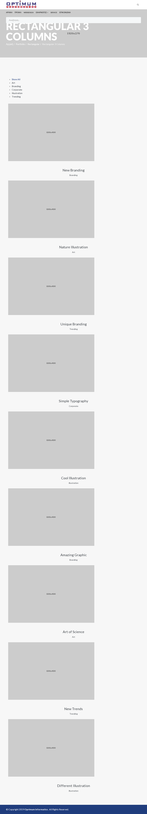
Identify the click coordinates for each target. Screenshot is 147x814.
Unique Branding (73, 324)
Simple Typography (73, 401)
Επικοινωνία (65, 12)
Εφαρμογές (41, 12)
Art (13, 82)
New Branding (74, 170)
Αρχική (9, 12)
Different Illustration (73, 786)
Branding (16, 86)
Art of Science (73, 632)
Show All (16, 79)
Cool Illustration (73, 478)
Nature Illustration (73, 247)
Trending (16, 96)
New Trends (73, 709)
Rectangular (33, 44)
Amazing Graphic (73, 555)
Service (54, 12)
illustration (17, 93)
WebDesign (29, 12)
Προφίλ (18, 12)
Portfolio (20, 44)
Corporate (17, 89)
